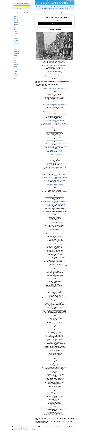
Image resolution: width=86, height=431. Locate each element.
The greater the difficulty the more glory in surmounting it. (54, 123)
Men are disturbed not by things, (55, 71)
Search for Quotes (53, 8)
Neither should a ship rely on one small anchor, (54, 204)
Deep (15, 27)
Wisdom (15, 75)
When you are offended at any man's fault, (54, 97)
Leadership (16, 44)
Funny (15, 35)
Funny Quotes (45, 8)
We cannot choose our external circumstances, (54, 61)
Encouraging (16, 29)
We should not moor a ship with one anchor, (54, 75)
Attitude (65, 65)
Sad (15, 60)
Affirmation (16, 14)
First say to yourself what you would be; (54, 184)
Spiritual (15, 66)
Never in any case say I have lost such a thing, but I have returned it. (55, 171)
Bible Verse (61, 8)
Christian (16, 24)
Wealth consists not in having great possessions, (54, 127)
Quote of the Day (39, 6)
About (66, 8)
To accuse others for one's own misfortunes (54, 189)
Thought (15, 71)
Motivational (61, 65)
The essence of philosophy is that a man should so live (54, 114)
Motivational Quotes (69, 6)
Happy (15, 36)
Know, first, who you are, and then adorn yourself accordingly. (54, 201)
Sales (15, 62)
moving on (28, 8)
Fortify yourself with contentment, (54, 163)
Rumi (15, 58)
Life (14, 45)
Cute (15, 25)
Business (16, 22)
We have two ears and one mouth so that (55, 107)
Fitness (15, 31)
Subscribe (54, 23)
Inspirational (55, 65)
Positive (50, 65)
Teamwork (16, 69)
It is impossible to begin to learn (55, 67)
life (24, 8)
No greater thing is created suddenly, (55, 132)
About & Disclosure (33, 429)
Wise (15, 77)
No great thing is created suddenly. (54, 154)
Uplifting (15, 73)
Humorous (16, 40)
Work (15, 78)
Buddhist (16, 20)
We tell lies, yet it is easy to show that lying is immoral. (55, 104)
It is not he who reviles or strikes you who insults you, (54, 167)
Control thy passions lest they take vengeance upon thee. (54, 143)
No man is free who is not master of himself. (54, 120)
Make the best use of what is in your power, (54, 197)
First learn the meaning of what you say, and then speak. (54, 177)
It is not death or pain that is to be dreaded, (54, 93)
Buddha (15, 18)
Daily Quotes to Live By (22, 12)
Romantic (16, 56)
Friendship (16, 33)
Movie (15, 49)
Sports (15, 67)
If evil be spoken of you (55, 157)
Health (15, 38)
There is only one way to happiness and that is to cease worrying (54, 88)
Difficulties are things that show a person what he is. (54, 111)
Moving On (16, 53)
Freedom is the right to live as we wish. (54, 140)
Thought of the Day (49, 6)
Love (15, 47)
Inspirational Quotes (58, 6)
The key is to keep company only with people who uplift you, (54, 146)
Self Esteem (16, 64)
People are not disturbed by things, (54, 150)
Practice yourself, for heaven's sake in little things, (55, 180)
